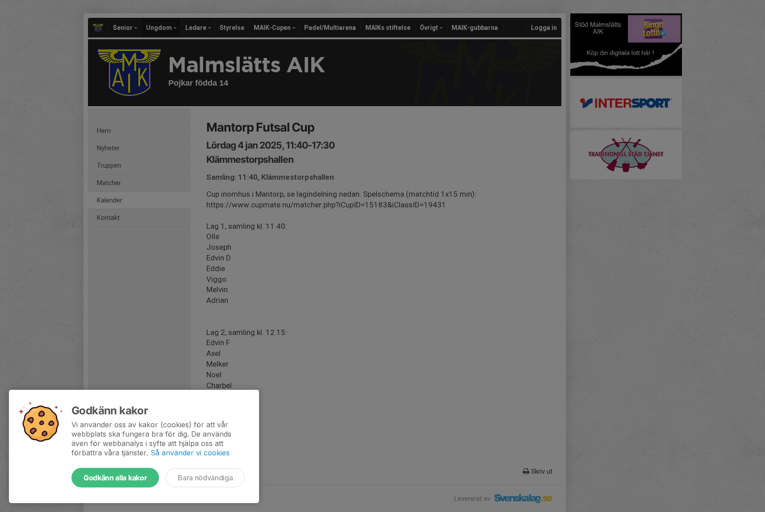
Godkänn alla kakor (115, 477)
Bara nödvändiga (205, 477)
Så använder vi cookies (190, 452)
